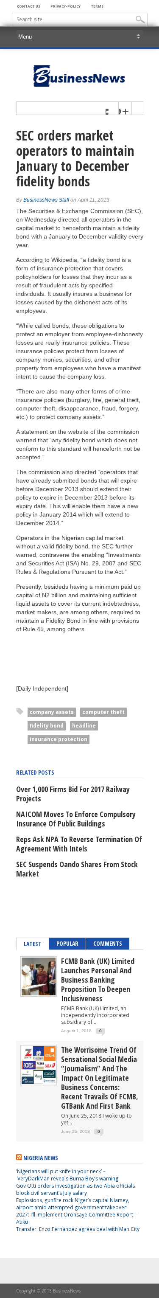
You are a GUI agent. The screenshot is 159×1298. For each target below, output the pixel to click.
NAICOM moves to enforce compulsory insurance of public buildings (76, 818)
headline (84, 725)
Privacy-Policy (65, 6)
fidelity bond (47, 725)
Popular (67, 943)
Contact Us (28, 6)
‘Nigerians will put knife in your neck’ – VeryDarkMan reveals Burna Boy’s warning (67, 1175)
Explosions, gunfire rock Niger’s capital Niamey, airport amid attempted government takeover (72, 1204)
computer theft (103, 712)
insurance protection (58, 739)
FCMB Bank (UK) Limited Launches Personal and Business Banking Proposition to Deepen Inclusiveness (97, 979)
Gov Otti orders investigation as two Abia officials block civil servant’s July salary (75, 1189)
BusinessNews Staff (46, 200)
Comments (107, 943)
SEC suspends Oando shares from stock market (77, 869)
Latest (33, 944)
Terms (97, 6)
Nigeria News (40, 1158)
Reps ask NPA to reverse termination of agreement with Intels (79, 843)
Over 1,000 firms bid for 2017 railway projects (73, 793)
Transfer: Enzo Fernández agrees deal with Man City (77, 1229)
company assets (52, 712)
